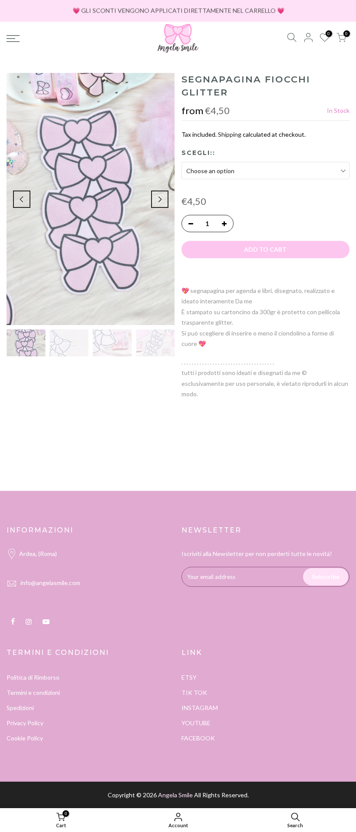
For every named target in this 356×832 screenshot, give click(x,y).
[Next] (159, 199)
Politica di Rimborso (33, 677)
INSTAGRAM (199, 707)
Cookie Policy (25, 738)
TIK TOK (194, 692)
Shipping (229, 134)
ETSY (189, 677)
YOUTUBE (196, 723)
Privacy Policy (25, 723)
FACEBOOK (198, 738)
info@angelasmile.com (50, 582)
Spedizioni (20, 707)
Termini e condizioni (33, 692)
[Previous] (21, 199)
